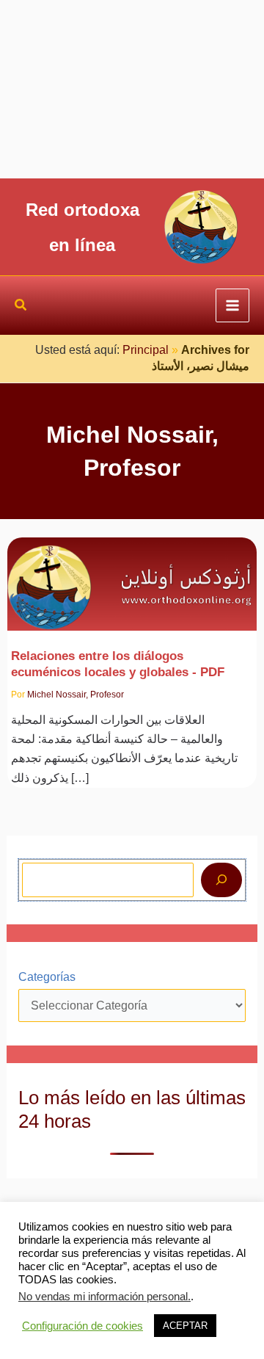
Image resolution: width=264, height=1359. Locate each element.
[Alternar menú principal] (232, 305)
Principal (145, 350)
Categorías (47, 977)
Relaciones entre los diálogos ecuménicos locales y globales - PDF (117, 663)
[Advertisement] (132, 89)
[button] (21, 307)
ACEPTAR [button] (185, 1325)
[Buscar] (221, 879)
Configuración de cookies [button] (82, 1326)
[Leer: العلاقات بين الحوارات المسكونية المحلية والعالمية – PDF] (132, 575)
